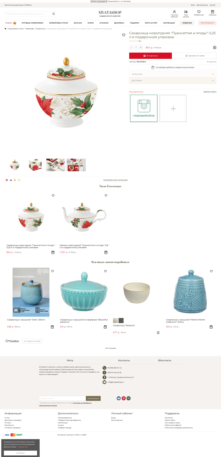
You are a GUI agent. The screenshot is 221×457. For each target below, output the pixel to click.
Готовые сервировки (32, 23)
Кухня (91, 23)
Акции (61, 425)
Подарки (134, 23)
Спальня (104, 23)
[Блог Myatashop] (128, 398)
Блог (193, 5)
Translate (127, 1)
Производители (65, 418)
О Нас (7, 418)
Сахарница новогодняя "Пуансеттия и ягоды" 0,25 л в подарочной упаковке (31, 246)
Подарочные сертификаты (69, 420)
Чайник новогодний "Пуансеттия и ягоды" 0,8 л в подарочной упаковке (83, 246)
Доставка (137, 81)
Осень (8, 23)
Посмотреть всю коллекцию (115, 180)
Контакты (169, 418)
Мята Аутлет (151, 23)
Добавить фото (210, 92)
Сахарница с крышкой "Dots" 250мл (26, 319)
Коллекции (169, 23)
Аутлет (213, 5)
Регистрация (117, 420)
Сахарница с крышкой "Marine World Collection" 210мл (185, 320)
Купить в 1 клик (196, 55)
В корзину (152, 55)
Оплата (8, 423)
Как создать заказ (172, 423)
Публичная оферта (173, 425)
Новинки (187, 23)
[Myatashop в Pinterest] (124, 398)
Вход (113, 418)
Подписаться (93, 398)
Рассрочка (9, 425)
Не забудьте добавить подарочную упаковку (175, 67)
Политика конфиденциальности (179, 428)
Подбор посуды (64, 428)
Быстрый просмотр (32, 239)
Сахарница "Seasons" (124, 325)
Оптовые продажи (13, 428)
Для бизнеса (202, 5)
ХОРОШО (20, 453)
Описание (137, 74)
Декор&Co (119, 23)
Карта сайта (170, 420)
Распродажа (207, 23)
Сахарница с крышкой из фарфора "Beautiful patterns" (84, 320)
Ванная (78, 23)
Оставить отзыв (32, 341)
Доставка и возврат (13, 420)
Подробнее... (23, 447)
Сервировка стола (58, 23)
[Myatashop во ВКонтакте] (119, 398)
